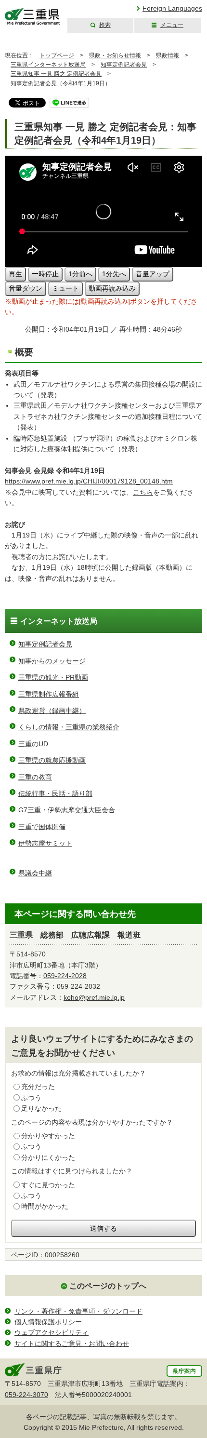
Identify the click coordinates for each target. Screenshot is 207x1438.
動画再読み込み (112, 288)
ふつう (31, 1098)
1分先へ (114, 274)
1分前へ (80, 274)
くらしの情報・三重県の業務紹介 (68, 727)
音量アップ (152, 274)
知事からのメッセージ (52, 661)
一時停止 (45, 274)
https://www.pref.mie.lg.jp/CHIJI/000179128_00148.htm (89, 481)
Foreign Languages (172, 8)
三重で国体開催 (41, 827)
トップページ (56, 55)
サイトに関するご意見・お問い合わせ (71, 1343)
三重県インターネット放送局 (48, 64)
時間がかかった (44, 1206)
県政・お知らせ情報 (115, 55)
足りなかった (41, 1108)
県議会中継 (35, 873)
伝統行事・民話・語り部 (55, 793)
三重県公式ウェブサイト (32, 16)
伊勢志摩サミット (45, 843)
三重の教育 (35, 777)
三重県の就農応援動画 (52, 760)
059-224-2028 (65, 976)
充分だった (38, 1086)
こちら (143, 492)
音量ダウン (25, 288)
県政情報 (167, 55)
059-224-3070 (26, 1394)
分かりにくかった (48, 1157)
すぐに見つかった (48, 1185)
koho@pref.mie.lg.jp (94, 997)
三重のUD (33, 744)
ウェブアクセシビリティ (51, 1332)
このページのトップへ (107, 1286)
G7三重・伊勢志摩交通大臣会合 (66, 810)
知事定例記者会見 (124, 64)
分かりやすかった (48, 1136)
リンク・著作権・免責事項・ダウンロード (78, 1311)
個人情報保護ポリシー (48, 1322)
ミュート (65, 288)
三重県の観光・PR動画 (53, 677)
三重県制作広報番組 (48, 694)
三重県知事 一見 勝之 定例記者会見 (56, 73)
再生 (15, 274)
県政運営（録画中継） (52, 710)
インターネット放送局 (58, 621)
